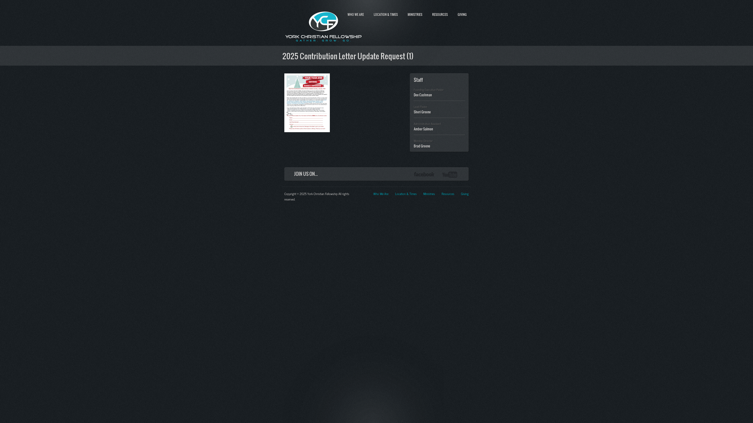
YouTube (450, 175)
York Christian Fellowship (323, 26)
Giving (462, 14)
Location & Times (386, 14)
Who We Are (355, 14)
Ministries (415, 14)
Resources (440, 14)
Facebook (424, 175)
